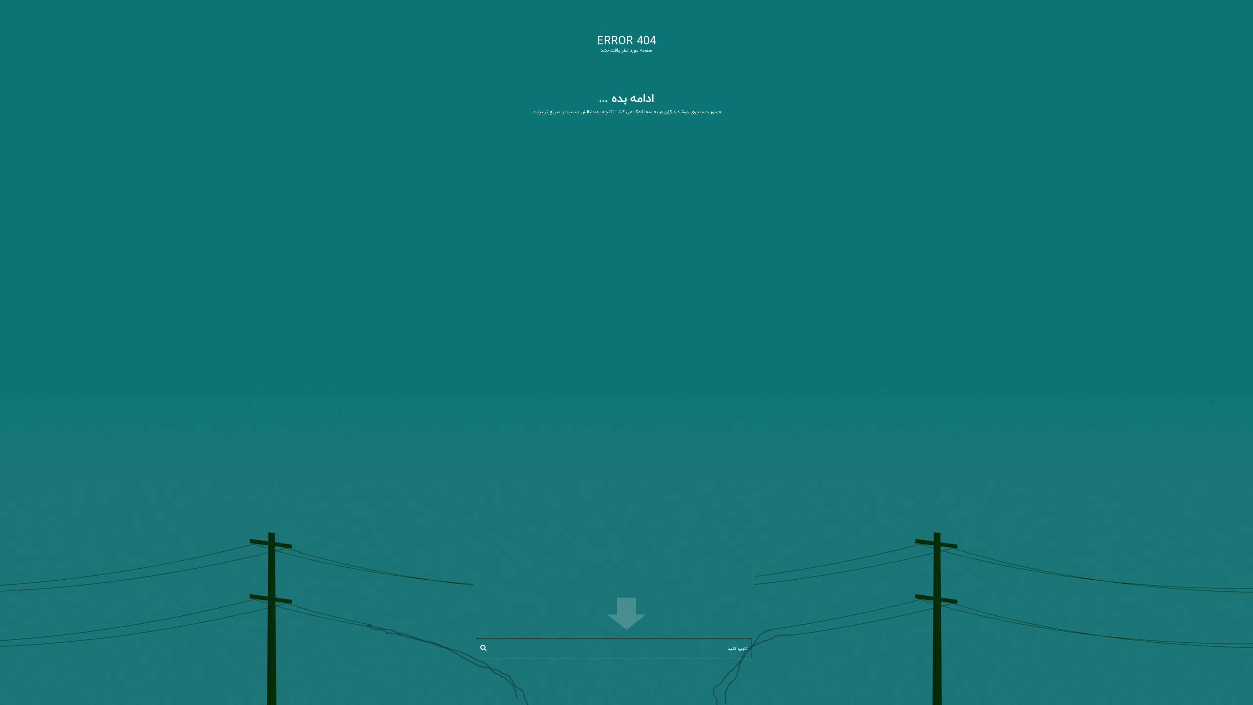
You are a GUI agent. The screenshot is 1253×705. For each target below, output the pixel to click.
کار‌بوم (665, 112)
